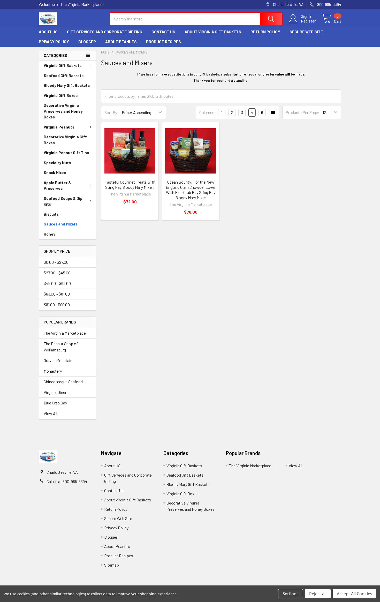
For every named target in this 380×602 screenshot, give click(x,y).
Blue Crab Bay (55, 402)
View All (50, 413)
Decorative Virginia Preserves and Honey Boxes (63, 111)
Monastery (53, 370)
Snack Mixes (55, 172)
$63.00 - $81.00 (57, 293)
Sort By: (111, 112)
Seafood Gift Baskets (63, 75)
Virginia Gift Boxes (61, 95)
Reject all (317, 594)
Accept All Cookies (354, 594)
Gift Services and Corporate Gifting (104, 31)
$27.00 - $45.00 (57, 272)
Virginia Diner (55, 392)
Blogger (87, 41)
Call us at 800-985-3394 (67, 481)
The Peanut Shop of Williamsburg (61, 346)
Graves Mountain (58, 360)
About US (48, 31)
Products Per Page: (303, 112)
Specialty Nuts (57, 162)
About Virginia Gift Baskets (213, 31)
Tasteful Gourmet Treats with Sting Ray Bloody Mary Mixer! (130, 184)
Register (308, 21)
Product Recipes (163, 41)
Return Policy (265, 31)
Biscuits (51, 214)
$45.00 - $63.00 (57, 283)
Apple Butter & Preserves (57, 185)
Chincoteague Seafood (63, 381)
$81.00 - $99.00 (57, 304)
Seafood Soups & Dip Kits (63, 201)
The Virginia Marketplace (65, 332)
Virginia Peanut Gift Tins (66, 152)
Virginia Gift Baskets (62, 65)
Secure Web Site (306, 31)
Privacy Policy (54, 41)
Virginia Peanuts (59, 127)
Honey (49, 234)
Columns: (207, 112)
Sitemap (111, 564)
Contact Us (163, 31)
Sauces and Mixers (61, 224)
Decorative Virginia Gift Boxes (65, 139)
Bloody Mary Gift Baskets (67, 85)
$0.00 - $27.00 (56, 262)
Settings (291, 594)
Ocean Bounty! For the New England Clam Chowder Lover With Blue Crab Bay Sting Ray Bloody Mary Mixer (191, 189)
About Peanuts (121, 41)
